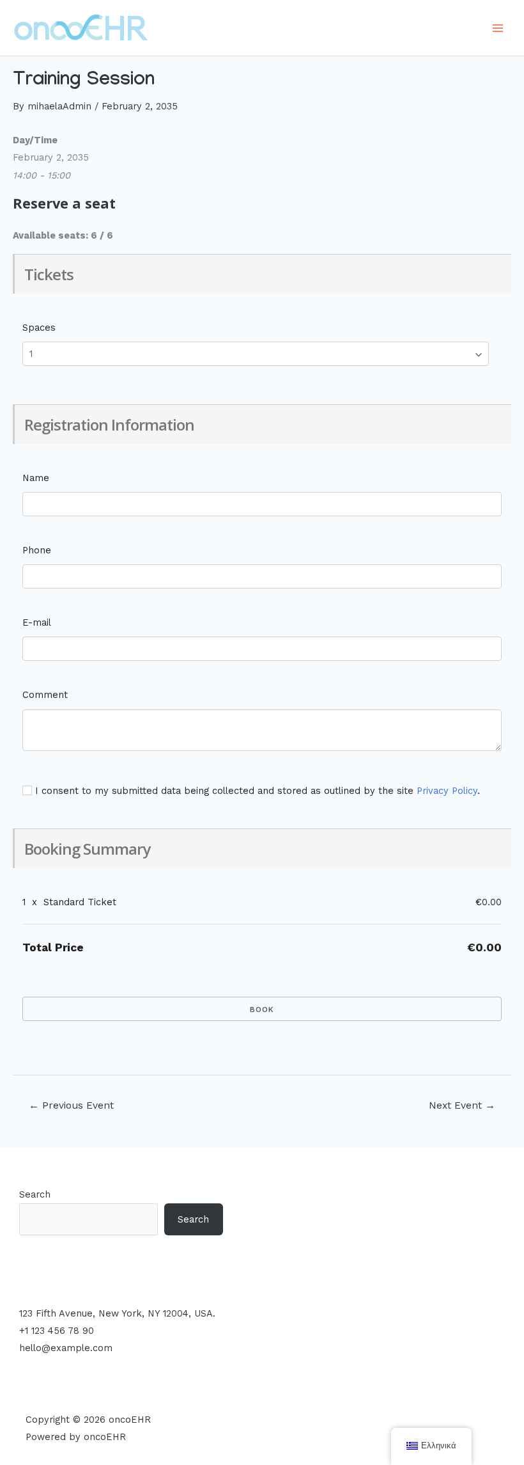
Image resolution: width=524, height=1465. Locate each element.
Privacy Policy (447, 790)
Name (35, 478)
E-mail (36, 622)
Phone (36, 550)
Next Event (462, 1105)
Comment (45, 695)
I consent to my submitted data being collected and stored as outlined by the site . (256, 790)
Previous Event (71, 1105)
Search (34, 1194)
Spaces (39, 327)
